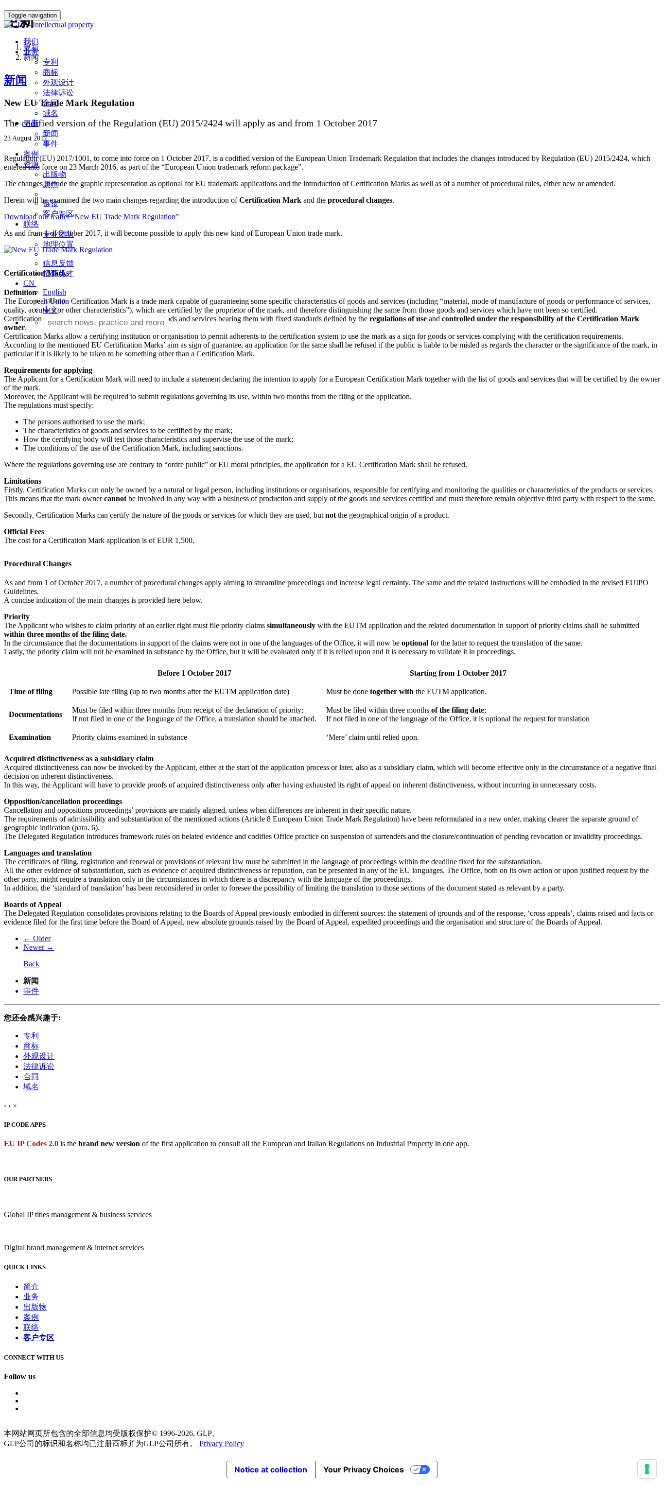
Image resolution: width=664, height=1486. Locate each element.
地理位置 (58, 244)
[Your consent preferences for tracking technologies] (647, 1469)
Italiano (54, 301)
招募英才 (58, 273)
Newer (38, 947)
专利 (50, 62)
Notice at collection (270, 1469)
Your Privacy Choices (363, 1469)
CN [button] (29, 283)
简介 (31, 1286)
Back (31, 964)
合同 (50, 103)
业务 (31, 1297)
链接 (50, 203)
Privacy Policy (221, 1443)
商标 (50, 72)
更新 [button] (31, 123)
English (54, 292)
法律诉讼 (58, 92)
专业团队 (58, 234)
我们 (31, 41)
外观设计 (58, 82)
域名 (50, 113)
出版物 (54, 174)
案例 (31, 154)
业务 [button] (31, 52)
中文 (50, 310)
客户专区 (58, 214)
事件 (50, 144)
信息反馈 (58, 263)
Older (37, 938)
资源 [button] (31, 164)
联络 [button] (31, 224)
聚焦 (50, 184)
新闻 (50, 133)
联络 (31, 1327)
